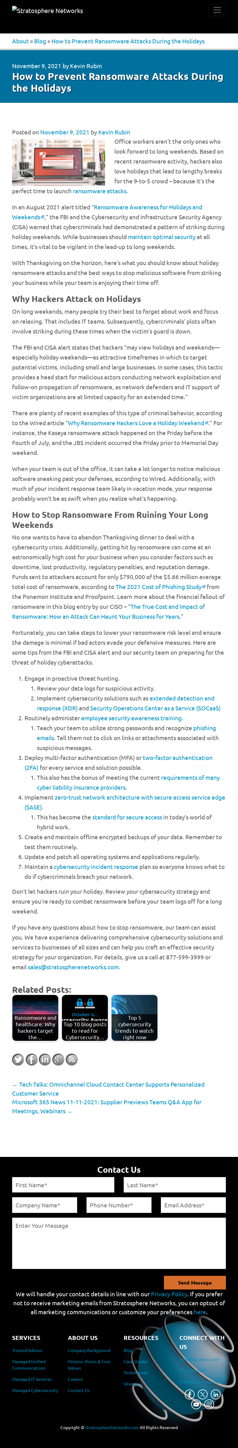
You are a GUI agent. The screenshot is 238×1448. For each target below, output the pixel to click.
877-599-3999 (193, 1370)
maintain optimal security (162, 236)
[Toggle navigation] (217, 10)
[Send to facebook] (31, 1059)
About (20, 41)
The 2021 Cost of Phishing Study (158, 586)
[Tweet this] (18, 1059)
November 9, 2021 (36, 65)
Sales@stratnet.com (199, 1359)
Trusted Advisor (27, 1350)
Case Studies (136, 1361)
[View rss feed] (71, 1059)
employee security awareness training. (132, 718)
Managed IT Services (32, 1379)
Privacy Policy (169, 1294)
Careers (75, 1379)
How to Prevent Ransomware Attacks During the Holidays (128, 41)
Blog (40, 41)
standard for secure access (127, 817)
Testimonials (136, 1372)
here (200, 1311)
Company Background (89, 1350)
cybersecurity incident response (96, 866)
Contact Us (79, 1390)
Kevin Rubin (86, 65)
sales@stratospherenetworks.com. (74, 966)
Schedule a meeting (198, 1381)
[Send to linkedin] (45, 1059)
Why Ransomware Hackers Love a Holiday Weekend (136, 422)
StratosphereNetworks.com (112, 1427)
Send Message (195, 1282)
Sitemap (132, 1383)
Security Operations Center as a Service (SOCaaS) (155, 708)
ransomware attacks (99, 190)
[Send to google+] (58, 1059)
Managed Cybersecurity (35, 1390)
